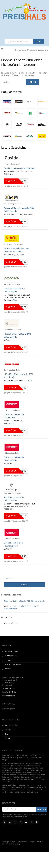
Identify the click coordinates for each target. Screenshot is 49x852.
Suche (39, 42)
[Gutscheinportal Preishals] (24, 11)
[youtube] (26, 822)
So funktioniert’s (11, 656)
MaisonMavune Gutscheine (13, 330)
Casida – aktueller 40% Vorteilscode (19, 168)
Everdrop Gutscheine (12, 493)
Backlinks (8, 730)
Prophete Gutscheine (12, 284)
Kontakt (8, 738)
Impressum (9, 660)
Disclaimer (8, 669)
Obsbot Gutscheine (12, 410)
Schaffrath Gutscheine (12, 370)
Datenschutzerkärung (19, 817)
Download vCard (8, 696)
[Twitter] (10, 822)
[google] (20, 822)
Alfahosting (15, 844)
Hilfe (6, 734)
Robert (6, 601)
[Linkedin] (15, 822)
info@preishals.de (9, 692)
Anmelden (44, 50)
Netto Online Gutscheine (13, 244)
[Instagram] (31, 822)
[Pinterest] (36, 822)
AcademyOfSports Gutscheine (13, 204)
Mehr (15, 300)
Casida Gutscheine (12, 164)
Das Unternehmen (11, 651)
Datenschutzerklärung (13, 664)
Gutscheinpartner (11, 725)
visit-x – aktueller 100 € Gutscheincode (28, 601)
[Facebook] (4, 822)
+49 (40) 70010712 (9, 688)
